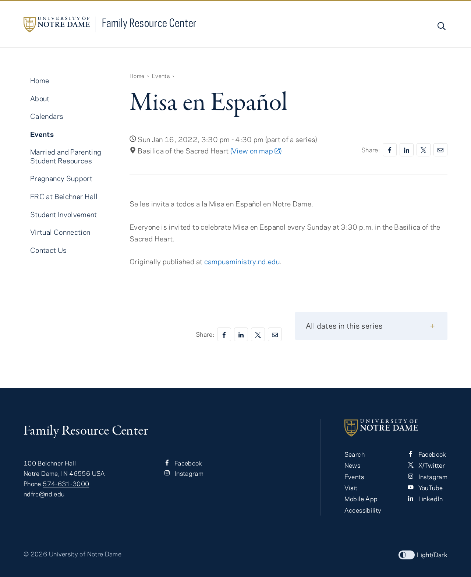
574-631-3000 (66, 483)
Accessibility (363, 510)
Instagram (188, 473)
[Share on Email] (440, 150)
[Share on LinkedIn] (407, 150)
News (352, 465)
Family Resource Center (149, 23)
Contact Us (48, 250)
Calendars (46, 116)
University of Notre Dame (85, 554)
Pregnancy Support (61, 178)
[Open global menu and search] (440, 26)
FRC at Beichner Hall (64, 196)
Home (137, 75)
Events (161, 75)
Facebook (187, 463)
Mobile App (361, 499)
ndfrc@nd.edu (44, 494)
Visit (351, 488)
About (40, 98)
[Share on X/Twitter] (424, 150)
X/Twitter (431, 465)
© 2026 (35, 554)
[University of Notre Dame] (395, 428)
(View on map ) (255, 150)
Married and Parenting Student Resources (66, 156)
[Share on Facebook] (390, 150)
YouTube (430, 488)
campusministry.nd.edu (242, 261)
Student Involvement (63, 214)
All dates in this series (344, 325)
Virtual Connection (60, 232)
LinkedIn (430, 499)
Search (354, 454)
